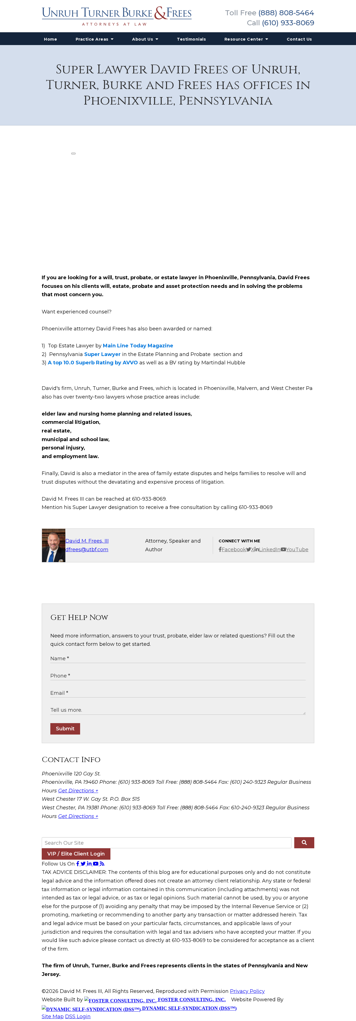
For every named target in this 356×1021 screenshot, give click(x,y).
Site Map (53, 1016)
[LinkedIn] (90, 864)
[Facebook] (78, 864)
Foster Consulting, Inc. (191, 999)
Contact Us (299, 39)
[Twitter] (84, 864)
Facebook (234, 550)
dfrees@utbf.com (86, 550)
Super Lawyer (102, 354)
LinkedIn (270, 550)
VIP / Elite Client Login (76, 854)
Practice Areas (93, 39)
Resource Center (244, 39)
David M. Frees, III (87, 541)
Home (50, 39)
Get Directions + (78, 791)
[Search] (304, 842)
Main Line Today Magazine (138, 346)
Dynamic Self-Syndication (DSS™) (189, 1008)
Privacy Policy (247, 991)
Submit (65, 729)
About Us (143, 39)
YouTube (297, 550)
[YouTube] (96, 864)
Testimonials (191, 39)
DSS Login (78, 1016)
